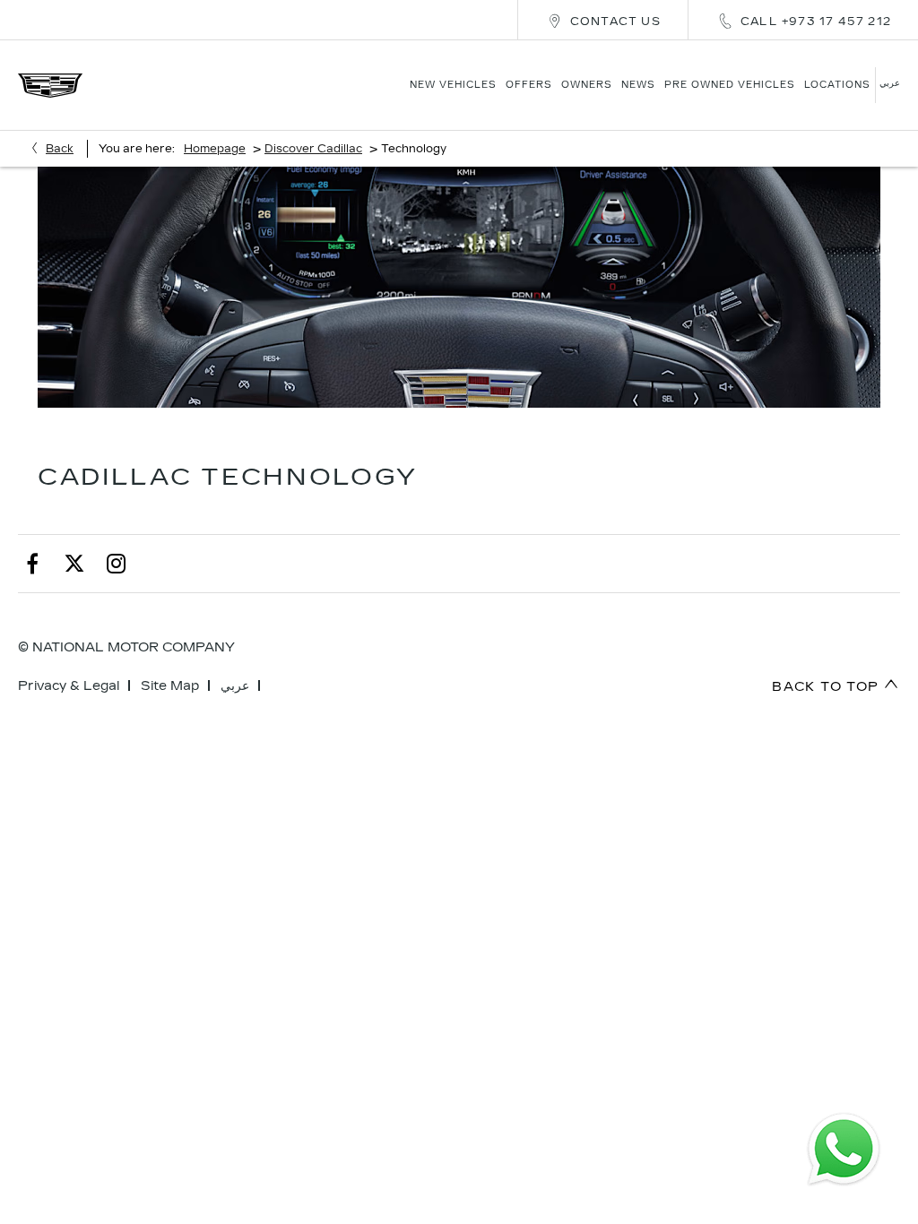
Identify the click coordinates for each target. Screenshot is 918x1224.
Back (60, 148)
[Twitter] (74, 563)
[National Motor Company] (50, 86)
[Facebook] (32, 563)
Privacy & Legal (68, 686)
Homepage (215, 148)
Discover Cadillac (313, 148)
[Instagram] (116, 563)
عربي (235, 686)
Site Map (170, 686)
